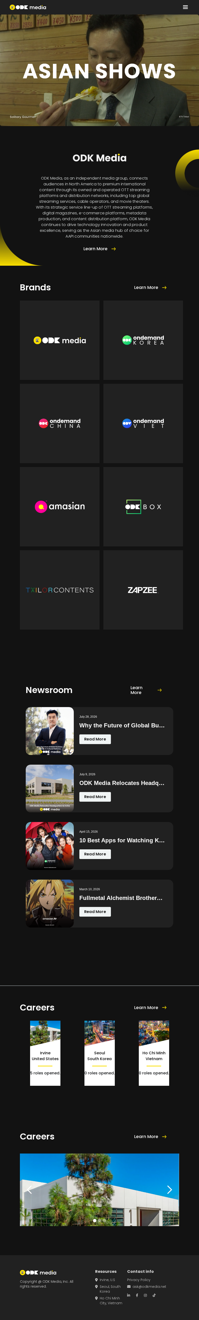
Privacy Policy (138, 1279)
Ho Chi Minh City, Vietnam (108, 1300)
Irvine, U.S (105, 1279)
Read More (95, 739)
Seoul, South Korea (108, 1289)
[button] (185, 7)
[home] (28, 7)
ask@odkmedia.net (146, 1286)
